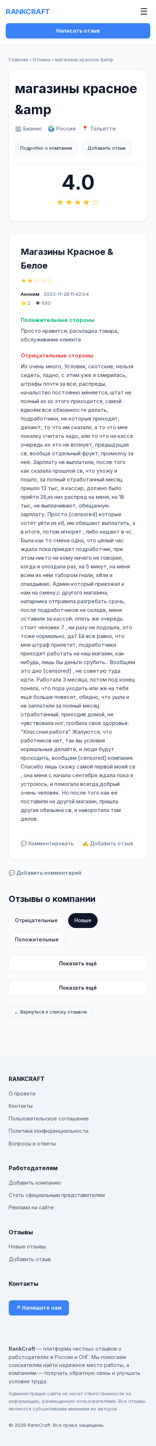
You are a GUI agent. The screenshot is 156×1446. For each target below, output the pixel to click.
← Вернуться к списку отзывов (50, 1012)
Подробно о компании (46, 148)
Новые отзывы (27, 1246)
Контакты (21, 1106)
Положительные (37, 939)
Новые (82, 920)
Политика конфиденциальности (49, 1131)
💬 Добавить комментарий (45, 873)
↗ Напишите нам (39, 1308)
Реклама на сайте (31, 1207)
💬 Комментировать (47, 843)
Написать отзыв (78, 31)
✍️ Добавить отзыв (107, 843)
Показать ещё (78, 963)
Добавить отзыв (106, 148)
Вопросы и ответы (32, 1143)
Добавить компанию (35, 1183)
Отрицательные (36, 920)
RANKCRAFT (28, 11)
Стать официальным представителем (57, 1195)
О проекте (22, 1093)
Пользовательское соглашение (49, 1118)
